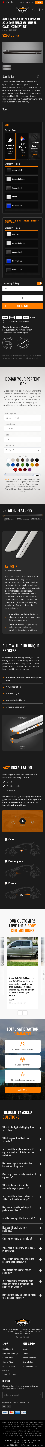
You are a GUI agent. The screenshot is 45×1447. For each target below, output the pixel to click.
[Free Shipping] (7, 2)
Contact (26, 1353)
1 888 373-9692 (23, 1337)
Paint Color (23, 456)
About (25, 1349)
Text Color (9, 445)
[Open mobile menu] (4, 9)
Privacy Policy (25, 1440)
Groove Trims (7, 1362)
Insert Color (9, 424)
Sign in (39, 2)
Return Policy (28, 1362)
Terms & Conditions (12, 1440)
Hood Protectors (8, 1349)
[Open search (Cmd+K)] (33, 9)
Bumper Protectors (9, 1366)
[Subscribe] (40, 1395)
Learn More (22, 1089)
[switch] (39, 283)
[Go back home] (22, 9)
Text (6, 434)
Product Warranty (29, 1357)
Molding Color (10, 413)
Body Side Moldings (10, 1353)
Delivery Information (31, 1366)
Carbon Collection (9, 1374)
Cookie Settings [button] (27, 1442)
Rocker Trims (7, 1357)
